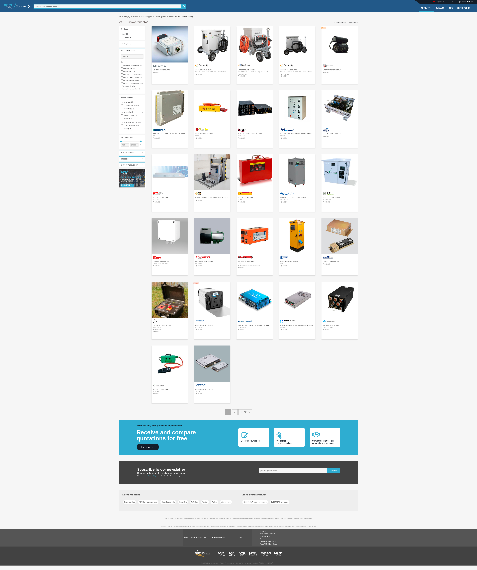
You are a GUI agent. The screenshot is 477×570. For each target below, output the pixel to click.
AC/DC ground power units (148, 502)
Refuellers (194, 502)
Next (245, 412)
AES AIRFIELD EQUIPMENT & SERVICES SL (133, 77)
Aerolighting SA (129, 71)
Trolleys (214, 502)
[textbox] (107, 6)
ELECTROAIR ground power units (255, 502)
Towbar (204, 502)
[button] (132, 51)
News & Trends (463, 8)
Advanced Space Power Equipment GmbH (133, 65)
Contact (170, 30)
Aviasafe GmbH (129, 86)
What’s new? (127, 44)
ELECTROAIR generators (279, 502)
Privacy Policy (152, 476)
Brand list (263, 531)
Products (426, 8)
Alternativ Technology (131, 80)
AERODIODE (129, 68)
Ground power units (168, 502)
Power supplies (129, 502)
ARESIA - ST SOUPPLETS (133, 83)
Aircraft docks (226, 502)
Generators (183, 502)
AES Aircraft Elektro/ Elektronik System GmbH (133, 74)
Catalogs (440, 8)
